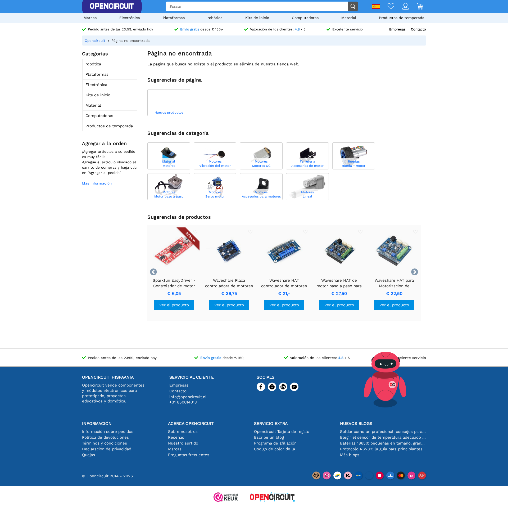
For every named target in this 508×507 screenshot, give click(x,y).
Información (97, 423)
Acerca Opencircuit (191, 423)
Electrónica (129, 18)
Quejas (88, 454)
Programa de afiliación (275, 443)
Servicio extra (271, 423)
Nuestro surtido (183, 443)
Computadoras (305, 18)
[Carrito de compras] (416, 7)
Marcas (90, 18)
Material (348, 18)
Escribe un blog (269, 437)
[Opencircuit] (111, 6)
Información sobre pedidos (107, 431)
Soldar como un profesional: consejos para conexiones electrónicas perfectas (383, 431)
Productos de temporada (401, 18)
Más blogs (349, 454)
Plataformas (174, 18)
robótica (215, 18)
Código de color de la (274, 449)
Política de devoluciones (105, 437)
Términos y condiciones (104, 443)
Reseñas (176, 437)
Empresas (397, 29)
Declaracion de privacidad (106, 449)
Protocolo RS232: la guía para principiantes (381, 449)
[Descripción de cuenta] (401, 7)
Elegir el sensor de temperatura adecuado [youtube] (383, 437)
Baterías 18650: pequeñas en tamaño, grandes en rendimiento (383, 443)
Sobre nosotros (183, 431)
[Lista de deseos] (387, 7)
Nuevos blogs (356, 423)
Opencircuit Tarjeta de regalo (281, 431)
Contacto (418, 29)
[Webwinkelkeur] (226, 497)
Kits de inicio (257, 18)
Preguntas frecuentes (188, 454)
